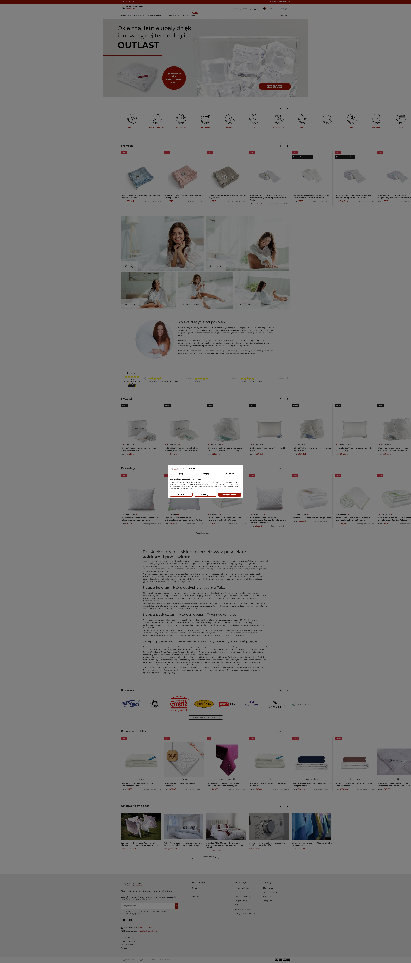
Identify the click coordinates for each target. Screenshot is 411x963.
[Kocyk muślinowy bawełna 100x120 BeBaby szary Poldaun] (227, 171)
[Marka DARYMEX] (130, 704)
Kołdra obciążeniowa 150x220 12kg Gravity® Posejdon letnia (312, 784)
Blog (194, 892)
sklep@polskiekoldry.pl (147, 931)
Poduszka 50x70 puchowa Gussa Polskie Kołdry (268, 449)
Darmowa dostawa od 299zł (280, 1)
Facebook (124, 920)
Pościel (130, 304)
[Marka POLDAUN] (155, 704)
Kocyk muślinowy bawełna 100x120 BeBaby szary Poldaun (227, 196)
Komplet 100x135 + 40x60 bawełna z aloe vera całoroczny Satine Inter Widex (353, 196)
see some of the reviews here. (132, 382)
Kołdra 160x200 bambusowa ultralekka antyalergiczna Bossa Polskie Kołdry (182, 449)
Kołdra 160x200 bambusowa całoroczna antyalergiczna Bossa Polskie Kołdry (225, 449)
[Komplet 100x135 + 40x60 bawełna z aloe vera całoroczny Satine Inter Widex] (355, 171)
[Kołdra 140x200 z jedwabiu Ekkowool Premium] (184, 757)
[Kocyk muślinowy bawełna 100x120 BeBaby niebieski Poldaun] (141, 171)
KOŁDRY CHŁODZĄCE (128, 1)
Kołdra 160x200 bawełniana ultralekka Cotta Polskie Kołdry (139, 449)
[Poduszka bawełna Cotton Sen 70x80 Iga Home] (141, 494)
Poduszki (216, 266)
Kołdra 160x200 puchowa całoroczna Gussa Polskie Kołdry (312, 449)
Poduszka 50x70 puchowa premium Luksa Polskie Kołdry (354, 449)
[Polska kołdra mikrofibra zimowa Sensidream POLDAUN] (141, 757)
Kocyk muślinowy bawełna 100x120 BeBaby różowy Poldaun (184, 196)
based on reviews (132, 380)
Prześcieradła (247, 304)
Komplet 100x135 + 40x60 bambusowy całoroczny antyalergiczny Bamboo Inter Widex (268, 197)
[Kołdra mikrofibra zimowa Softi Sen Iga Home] (312, 494)
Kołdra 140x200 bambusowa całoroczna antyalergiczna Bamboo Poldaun (225, 519)
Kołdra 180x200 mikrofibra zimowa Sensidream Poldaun (137, 784)
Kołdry (129, 266)
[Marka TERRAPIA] (300, 704)
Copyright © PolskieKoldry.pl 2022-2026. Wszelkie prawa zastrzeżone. (147, 960)
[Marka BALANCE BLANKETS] (251, 704)
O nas (194, 888)
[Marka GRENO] (179, 704)
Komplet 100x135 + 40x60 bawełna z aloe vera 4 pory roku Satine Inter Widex (311, 196)
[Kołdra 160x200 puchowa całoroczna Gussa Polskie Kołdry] (312, 424)
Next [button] (287, 378)
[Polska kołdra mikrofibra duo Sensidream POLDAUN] (269, 757)
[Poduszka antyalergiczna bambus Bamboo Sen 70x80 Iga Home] (269, 494)
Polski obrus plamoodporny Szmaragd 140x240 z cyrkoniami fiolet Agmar (224, 784)
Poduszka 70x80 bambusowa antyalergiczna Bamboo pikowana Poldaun (184, 519)
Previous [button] (145, 378)
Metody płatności (242, 888)
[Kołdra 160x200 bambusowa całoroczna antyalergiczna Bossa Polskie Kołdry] (227, 424)
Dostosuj (204, 495)
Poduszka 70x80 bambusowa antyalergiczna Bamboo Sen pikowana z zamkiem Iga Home (268, 520)
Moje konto (268, 888)
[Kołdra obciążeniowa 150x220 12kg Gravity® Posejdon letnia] (312, 757)
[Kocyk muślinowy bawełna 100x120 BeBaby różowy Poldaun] (184, 171)
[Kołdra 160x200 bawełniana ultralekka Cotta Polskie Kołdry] (141, 424)
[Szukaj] (255, 9)
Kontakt (195, 896)
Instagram (130, 920)
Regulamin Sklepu (243, 909)
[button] (248, 883)
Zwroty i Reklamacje (243, 896)
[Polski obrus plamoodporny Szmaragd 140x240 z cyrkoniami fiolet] (227, 757)
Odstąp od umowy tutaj (245, 914)
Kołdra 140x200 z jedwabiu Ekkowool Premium (181, 784)
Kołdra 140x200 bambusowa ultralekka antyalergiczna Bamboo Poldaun (353, 519)
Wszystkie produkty (203, 533)
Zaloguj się (267, 901)
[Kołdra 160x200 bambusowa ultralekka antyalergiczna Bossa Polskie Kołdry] (184, 424)
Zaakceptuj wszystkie (229, 495)
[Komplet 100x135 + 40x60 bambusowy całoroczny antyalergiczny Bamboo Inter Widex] (269, 171)
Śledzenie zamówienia (272, 892)
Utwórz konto (269, 896)
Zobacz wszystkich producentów (203, 717)
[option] (170, 380)
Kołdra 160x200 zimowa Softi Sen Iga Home (312, 518)
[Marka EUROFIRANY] (204, 704)
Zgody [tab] (180, 474)
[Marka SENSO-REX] (227, 704)
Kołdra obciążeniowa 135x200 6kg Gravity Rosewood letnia (354, 784)
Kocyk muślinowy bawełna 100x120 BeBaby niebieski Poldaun (141, 196)
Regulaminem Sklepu (158, 912)
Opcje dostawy (241, 901)
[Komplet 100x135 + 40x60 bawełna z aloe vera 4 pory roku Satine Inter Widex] (312, 171)
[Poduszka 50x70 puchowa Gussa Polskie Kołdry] (269, 424)
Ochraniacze (190, 304)
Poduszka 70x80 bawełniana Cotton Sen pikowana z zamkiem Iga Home (140, 519)
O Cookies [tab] (230, 474)
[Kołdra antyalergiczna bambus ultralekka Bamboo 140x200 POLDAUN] (355, 494)
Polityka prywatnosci (243, 892)
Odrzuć (181, 495)
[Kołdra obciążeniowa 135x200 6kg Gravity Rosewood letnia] (355, 757)
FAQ (236, 905)
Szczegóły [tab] (205, 474)
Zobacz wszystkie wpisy (204, 857)
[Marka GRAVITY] (276, 704)
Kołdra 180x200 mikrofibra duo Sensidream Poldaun (269, 784)
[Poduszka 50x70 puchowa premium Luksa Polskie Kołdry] (355, 424)
